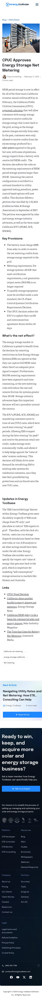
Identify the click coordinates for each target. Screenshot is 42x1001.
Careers (5, 902)
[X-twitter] (24, 977)
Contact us (7, 912)
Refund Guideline (9, 938)
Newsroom (7, 907)
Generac (25, 897)
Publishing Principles (11, 948)
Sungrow (25, 892)
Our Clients (7, 892)
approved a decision (12, 110)
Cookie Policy (8, 953)
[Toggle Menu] (37, 4)
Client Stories (8, 897)
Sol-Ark (24, 902)
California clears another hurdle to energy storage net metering (21, 602)
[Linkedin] (31, 977)
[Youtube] (18, 977)
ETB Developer (8, 837)
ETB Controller (8, 842)
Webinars (25, 862)
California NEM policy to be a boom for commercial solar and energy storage (23, 619)
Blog (23, 837)
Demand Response (29, 867)
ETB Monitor (7, 847)
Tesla (23, 887)
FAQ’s (23, 842)
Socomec (25, 882)
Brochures (26, 852)
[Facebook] (11, 977)
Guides (24, 847)
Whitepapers (27, 857)
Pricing (5, 887)
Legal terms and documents (9, 931)
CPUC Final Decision (18, 594)
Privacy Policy (8, 943)
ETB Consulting (9, 852)
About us (6, 882)
